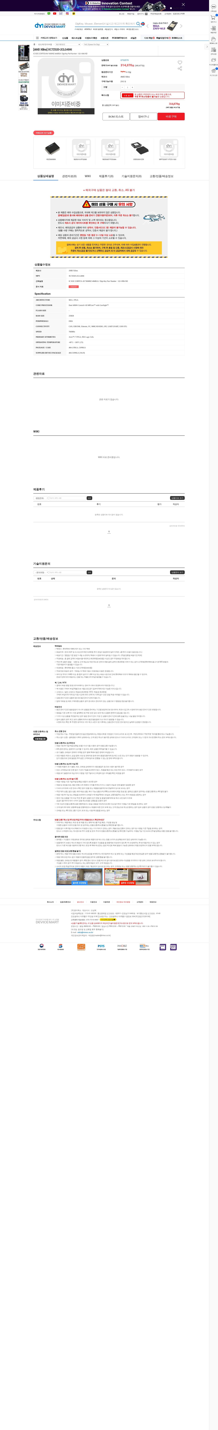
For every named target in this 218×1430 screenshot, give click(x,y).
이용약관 (106, 902)
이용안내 (93, 902)
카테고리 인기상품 (44, 132)
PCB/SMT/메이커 (119, 37)
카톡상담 (74, 13)
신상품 (65, 37)
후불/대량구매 (162, 37)
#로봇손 (80, 29)
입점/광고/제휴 (179, 13)
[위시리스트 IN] (180, 62)
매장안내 (153, 902)
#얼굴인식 (109, 29)
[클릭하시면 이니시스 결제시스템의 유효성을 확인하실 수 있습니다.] (163, 947)
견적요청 (213, 54)
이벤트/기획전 (91, 37)
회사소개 (50, 902)
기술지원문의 (132, 176)
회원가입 (130, 13)
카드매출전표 (213, 64)
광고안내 (80, 902)
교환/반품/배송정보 (161, 176)
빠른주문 (213, 32)
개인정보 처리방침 (123, 902)
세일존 (134, 37)
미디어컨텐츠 (39, 13)
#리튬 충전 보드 (133, 29)
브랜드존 (104, 37)
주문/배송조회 (155, 13)
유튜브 (54, 13)
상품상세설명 (45, 176)
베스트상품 (76, 37)
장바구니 (142, 13)
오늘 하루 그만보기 (179, 8)
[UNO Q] (165, 19)
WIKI (88, 176)
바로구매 (171, 116)
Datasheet (74, 287)
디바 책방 (148, 37)
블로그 (48, 13)
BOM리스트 (177, 37)
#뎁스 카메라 (120, 29)
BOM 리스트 (116, 116)
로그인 (121, 13)
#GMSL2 (88, 29)
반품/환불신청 (40, 739)
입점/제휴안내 (65, 902)
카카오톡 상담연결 (107, 919)
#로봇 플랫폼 (98, 29)
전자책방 (61, 13)
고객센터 (167, 13)
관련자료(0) (69, 176)
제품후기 (106, 176)
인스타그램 (68, 13)
